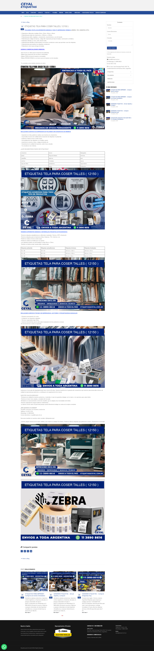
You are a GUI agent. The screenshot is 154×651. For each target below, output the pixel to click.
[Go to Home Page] (21, 16)
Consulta (109, 38)
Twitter (25, 551)
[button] (62, 615)
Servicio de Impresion (101, 12)
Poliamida (55, 12)
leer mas (27, 612)
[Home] (29, 5)
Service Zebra (68, 12)
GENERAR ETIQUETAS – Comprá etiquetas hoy (64, 595)
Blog (27, 12)
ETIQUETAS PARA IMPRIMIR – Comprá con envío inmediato (121, 97)
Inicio (23, 12)
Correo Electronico (112, 31)
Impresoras (77, 12)
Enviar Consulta (112, 48)
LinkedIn (28, 551)
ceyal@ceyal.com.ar (121, 633)
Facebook (22, 551)
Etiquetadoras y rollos (88, 12)
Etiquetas (47, 12)
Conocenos (33, 12)
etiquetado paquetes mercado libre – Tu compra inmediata (92, 595)
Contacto (40, 12)
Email (31, 551)
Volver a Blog (25, 22)
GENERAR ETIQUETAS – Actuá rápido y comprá (35, 595)
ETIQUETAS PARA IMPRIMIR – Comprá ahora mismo (121, 90)
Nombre (109, 25)
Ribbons (61, 12)
